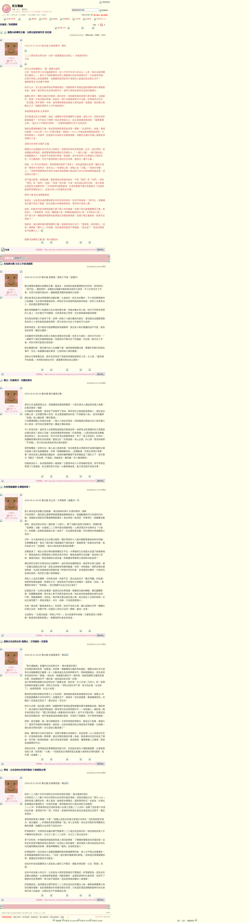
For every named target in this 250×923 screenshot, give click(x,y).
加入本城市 (16, 12)
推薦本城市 (26, 12)
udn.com (107, 917)
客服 (62, 917)
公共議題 (22, 15)
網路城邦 (106, 2)
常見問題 (25, 917)
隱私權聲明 (54, 917)
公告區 (78, 19)
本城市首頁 (10, 19)
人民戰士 (11, 58)
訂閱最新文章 (47, 12)
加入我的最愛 (36, 12)
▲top (108, 912)
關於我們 (17, 917)
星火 (18, 9)
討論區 (23, 19)
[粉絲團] (54, 920)
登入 (179, 921)
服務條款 (34, 917)
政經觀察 (13, 24)
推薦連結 (66, 19)
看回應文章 (61, 28)
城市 (8, 15)
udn (3, 15)
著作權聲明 (44, 917)
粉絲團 (58, 921)
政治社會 (14, 15)
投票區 (44, 19)
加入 (184, 921)
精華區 (34, 19)
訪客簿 (88, 19)
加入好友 (13, 63)
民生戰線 (17, 6)
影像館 (55, 19)
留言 (7, 63)
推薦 (103, 35)
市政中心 (101, 19)
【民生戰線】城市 (33, 15)
